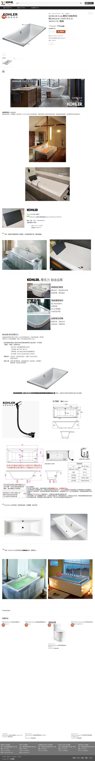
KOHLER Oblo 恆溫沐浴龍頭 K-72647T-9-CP (12, 735)
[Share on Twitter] (52, 44)
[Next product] (89, 13)
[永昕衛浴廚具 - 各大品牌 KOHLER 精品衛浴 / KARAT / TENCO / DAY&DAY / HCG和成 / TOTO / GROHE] (7, 3)
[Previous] (5, 34)
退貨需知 (19, 756)
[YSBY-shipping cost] (47, 611)
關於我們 (4, 756)
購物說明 (9, 756)
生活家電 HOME (34, 7)
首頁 (50, 13)
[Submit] (78, 3)
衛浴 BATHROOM (7, 7)
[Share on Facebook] (50, 44)
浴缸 (63, 13)
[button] (89, 3)
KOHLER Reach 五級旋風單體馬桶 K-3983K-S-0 (35, 736)
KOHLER (54, 40)
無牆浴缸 (67, 13)
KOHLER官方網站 (31, 214)
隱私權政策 (14, 756)
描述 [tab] (3, 71)
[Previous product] (92, 13)
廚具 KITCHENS (21, 7)
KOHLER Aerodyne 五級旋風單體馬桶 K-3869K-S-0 (57, 646)
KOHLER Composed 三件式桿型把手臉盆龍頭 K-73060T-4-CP (81, 736)
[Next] (43, 34)
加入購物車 (61, 31)
